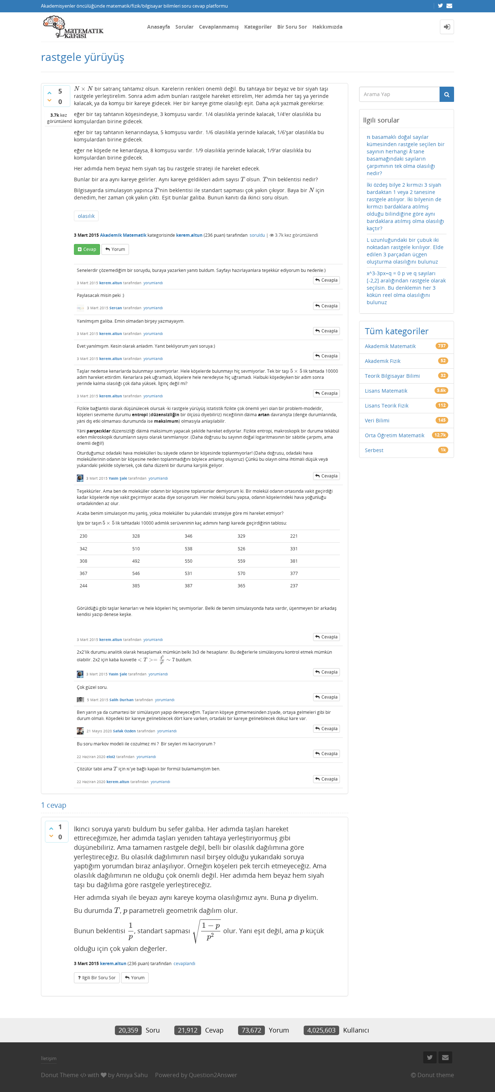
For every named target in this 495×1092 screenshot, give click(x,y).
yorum (118, 249)
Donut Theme (60, 1075)
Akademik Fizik (382, 360)
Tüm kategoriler (397, 331)
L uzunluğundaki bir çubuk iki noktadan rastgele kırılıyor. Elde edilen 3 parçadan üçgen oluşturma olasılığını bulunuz (405, 250)
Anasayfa (158, 26)
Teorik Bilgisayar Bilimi (392, 375)
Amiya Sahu (132, 1075)
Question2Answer (213, 1075)
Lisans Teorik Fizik (386, 405)
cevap (89, 249)
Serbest (374, 450)
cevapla (329, 280)
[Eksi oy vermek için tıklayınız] (49, 100)
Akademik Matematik (123, 235)
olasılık (86, 215)
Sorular (184, 26)
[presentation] (83, 88)
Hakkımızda (327, 26)
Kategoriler (258, 26)
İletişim (49, 1058)
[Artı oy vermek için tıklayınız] (49, 93)
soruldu (257, 235)
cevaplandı (184, 963)
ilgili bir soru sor (99, 978)
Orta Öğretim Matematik (394, 435)
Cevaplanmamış (219, 26)
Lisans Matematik (386, 390)
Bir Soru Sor (292, 26)
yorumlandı (153, 282)
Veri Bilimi (377, 420)
